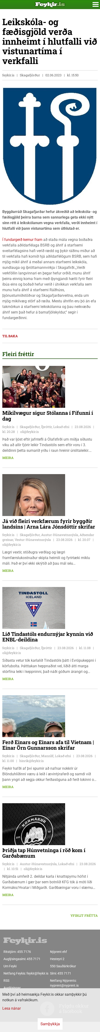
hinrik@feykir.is (31, 761)
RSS (6, 980)
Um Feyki (10, 966)
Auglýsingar (12, 988)
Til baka (10, 336)
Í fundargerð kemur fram (22, 239)
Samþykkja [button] (50, 1024)
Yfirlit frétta (84, 915)
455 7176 (24, 952)
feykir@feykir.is (37, 973)
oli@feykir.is (29, 431)
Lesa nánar (11, 1008)
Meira (7, 457)
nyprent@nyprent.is (64, 985)
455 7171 (33, 959)
